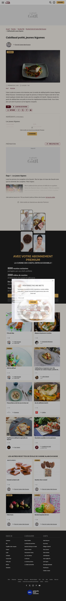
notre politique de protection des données (33, 310)
